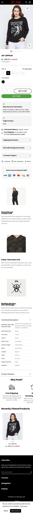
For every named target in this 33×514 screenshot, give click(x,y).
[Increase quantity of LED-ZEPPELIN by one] (11, 91)
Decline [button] (6, 511)
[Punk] (16, 2)
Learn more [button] (23, 506)
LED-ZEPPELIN (13, 444)
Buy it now (16, 96)
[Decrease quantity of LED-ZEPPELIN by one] (3, 91)
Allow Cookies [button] (15, 511)
